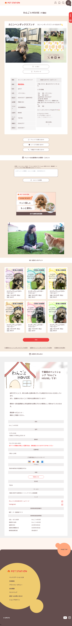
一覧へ (36, 339)
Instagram (12, 504)
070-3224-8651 (16, 443)
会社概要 (12, 588)
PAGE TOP (64, 549)
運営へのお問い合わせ (15, 596)
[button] (0, 624)
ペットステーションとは (16, 577)
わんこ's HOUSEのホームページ (19, 501)
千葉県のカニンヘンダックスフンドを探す (16, 348)
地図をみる (36, 477)
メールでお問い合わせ (37, 144)
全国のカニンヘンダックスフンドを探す (41, 348)
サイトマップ (13, 592)
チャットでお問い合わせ (37, 139)
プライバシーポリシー (15, 585)
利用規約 (12, 581)
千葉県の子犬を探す (59, 348)
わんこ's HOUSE (35, 13)
